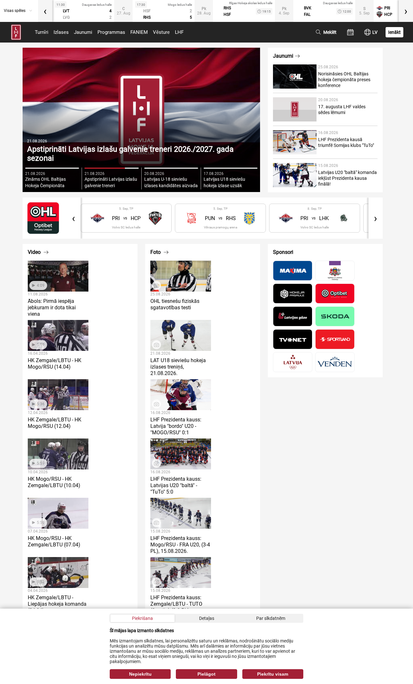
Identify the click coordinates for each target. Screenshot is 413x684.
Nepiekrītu (140, 674)
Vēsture (161, 32)
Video (35, 252)
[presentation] (45, 11)
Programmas (111, 32)
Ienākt (394, 32)
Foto (156, 252)
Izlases (61, 32)
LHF (179, 32)
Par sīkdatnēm (270, 618)
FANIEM (139, 32)
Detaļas (206, 618)
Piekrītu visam (272, 674)
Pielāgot (206, 674)
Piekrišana (142, 618)
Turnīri (41, 32)
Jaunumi (83, 32)
